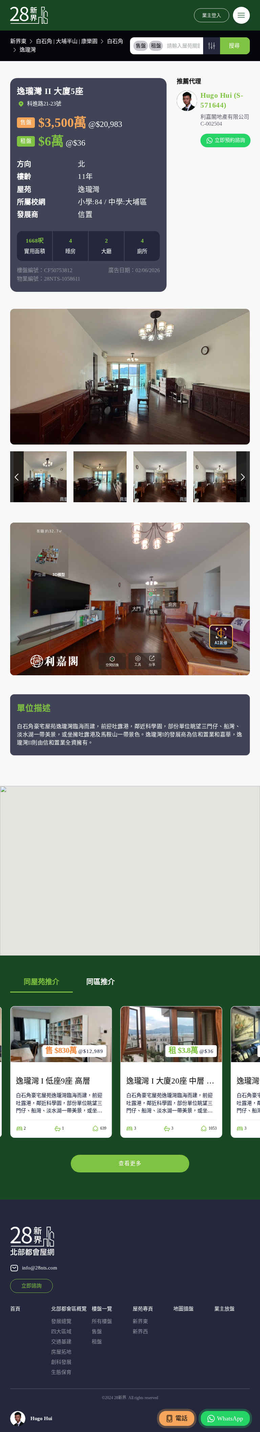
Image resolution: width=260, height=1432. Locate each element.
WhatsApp (230, 1418)
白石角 (115, 41)
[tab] (141, 46)
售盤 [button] (141, 46)
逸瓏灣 (28, 50)
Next (243, 476)
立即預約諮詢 (230, 140)
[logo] (29, 15)
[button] (211, 45)
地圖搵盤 (183, 1309)
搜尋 (234, 46)
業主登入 (211, 15)
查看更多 (130, 1163)
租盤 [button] (156, 46)
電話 (181, 1418)
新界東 (18, 41)
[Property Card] (61, 1072)
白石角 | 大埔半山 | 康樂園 (67, 41)
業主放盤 (224, 1309)
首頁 (15, 1309)
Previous (17, 476)
